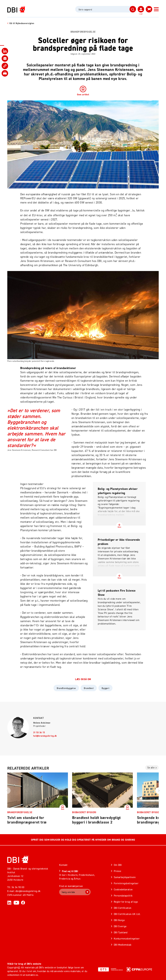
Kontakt (38, 718)
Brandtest (89, 688)
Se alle (150, 767)
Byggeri (105, 688)
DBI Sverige (120, 926)
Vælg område (68, 892)
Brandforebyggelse (83, 31)
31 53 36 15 (39, 732)
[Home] (17, 859)
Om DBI (118, 864)
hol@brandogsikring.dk (45, 735)
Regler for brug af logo (126, 901)
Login (141, 14)
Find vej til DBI (70, 871)
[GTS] (110, 969)
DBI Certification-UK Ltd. (127, 914)
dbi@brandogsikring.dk (28, 891)
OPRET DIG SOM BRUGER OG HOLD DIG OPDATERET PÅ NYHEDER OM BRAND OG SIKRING (83, 839)
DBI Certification (122, 907)
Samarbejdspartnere (125, 877)
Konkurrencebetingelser (127, 938)
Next (158, 790)
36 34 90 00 (18, 887)
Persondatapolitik (123, 895)
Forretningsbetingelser (126, 883)
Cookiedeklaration (123, 889)
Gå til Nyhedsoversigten (21, 23)
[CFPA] (139, 969)
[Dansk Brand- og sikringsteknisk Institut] (16, 9)
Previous (7, 790)
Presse (117, 871)
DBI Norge (119, 920)
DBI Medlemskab (122, 944)
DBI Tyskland (121, 932)
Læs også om (83, 679)
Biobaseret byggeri (84, 812)
